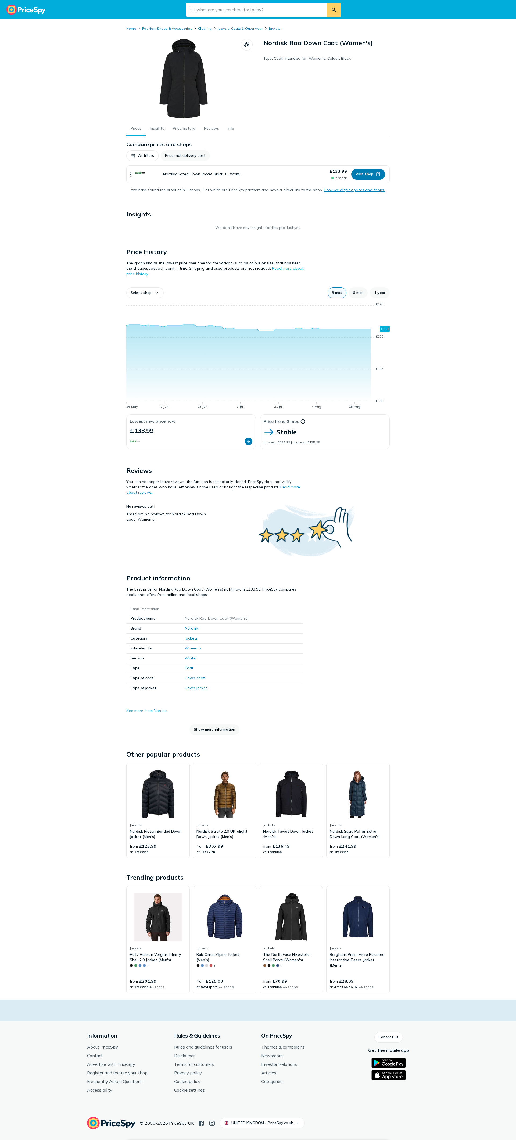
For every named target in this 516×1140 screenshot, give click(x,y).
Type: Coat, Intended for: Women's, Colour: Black (307, 58)
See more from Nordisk (146, 710)
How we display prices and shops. (354, 189)
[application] (258, 356)
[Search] (334, 10)
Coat (189, 668)
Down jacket (196, 688)
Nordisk (191, 628)
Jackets (275, 28)
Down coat (195, 678)
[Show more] (131, 174)
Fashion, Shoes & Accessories (167, 28)
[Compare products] (247, 45)
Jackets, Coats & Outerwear (240, 28)
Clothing (205, 28)
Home (131, 28)
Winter (191, 658)
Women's (193, 648)
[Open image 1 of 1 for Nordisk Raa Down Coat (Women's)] (183, 79)
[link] (158, 810)
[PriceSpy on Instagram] (212, 1122)
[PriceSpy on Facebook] (201, 1122)
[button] (142, 155)
